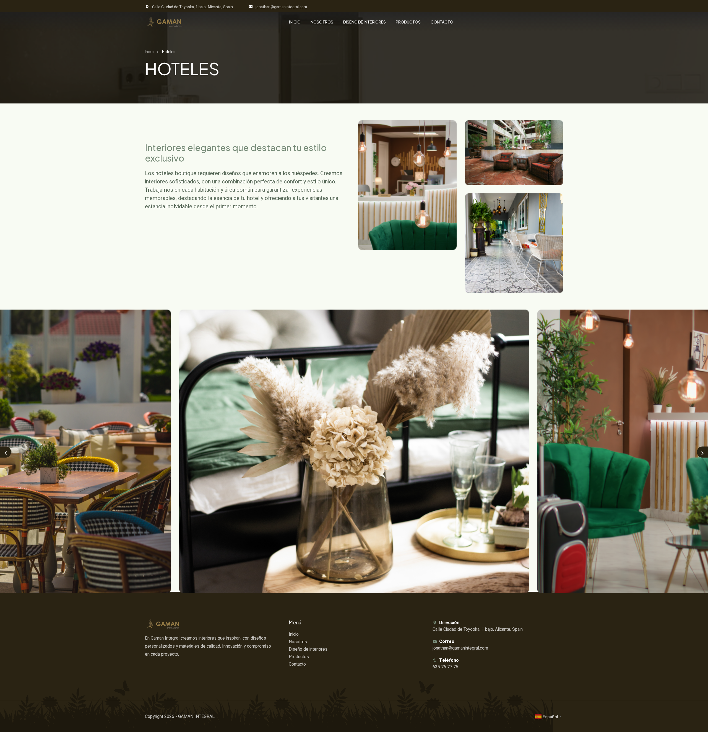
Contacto (442, 21)
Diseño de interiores (364, 21)
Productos (408, 21)
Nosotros (322, 21)
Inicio (295, 21)
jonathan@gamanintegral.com (281, 7)
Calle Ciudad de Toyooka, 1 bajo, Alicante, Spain (192, 7)
